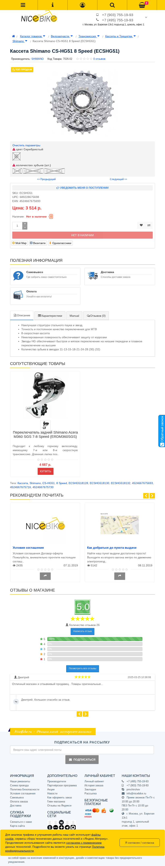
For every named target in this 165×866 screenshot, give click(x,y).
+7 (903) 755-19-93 (117, 15)
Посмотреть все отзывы (82, 668)
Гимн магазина (56, 801)
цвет (29, 149)
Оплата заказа (19, 801)
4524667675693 (142, 483)
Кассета (23, 483)
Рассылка (91, 793)
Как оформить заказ (59, 797)
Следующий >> (118, 179)
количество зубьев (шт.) (33, 165)
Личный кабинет (94, 781)
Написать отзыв (82, 631)
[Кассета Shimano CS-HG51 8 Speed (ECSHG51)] (82, 102)
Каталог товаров (31, 36)
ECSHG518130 (99, 483)
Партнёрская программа (62, 785)
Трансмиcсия (87, 36)
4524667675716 (20, 487)
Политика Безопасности (24, 789)
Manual (74, 315)
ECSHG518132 (120, 483)
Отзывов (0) (98, 315)
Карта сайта (17, 825)
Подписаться (84, 759)
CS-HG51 (48, 483)
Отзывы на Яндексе (59, 805)
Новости (52, 793)
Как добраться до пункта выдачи (111, 547)
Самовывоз (17, 797)
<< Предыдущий (46, 179)
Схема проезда (19, 785)
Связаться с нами (21, 821)
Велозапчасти (60, 36)
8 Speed (61, 483)
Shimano (18, 41)
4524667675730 (43, 487)
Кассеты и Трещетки (119, 36)
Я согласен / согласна (139, 842)
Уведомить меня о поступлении (83, 187)
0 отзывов (99, 58)
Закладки (90, 789)
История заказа (94, 785)
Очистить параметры (26, 145)
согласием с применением (84, 842)
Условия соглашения (28, 547)
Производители (56, 781)
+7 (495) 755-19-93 (117, 20)
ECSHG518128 (78, 483)
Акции (51, 789)
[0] (142, 5)
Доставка (15, 805)
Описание (23, 315)
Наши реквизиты (20, 781)
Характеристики (51, 315)
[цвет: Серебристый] (45, 425)
